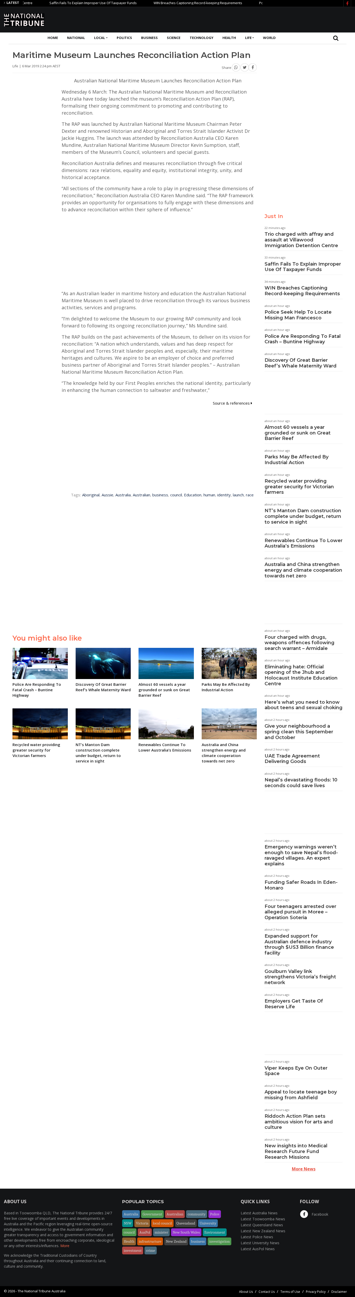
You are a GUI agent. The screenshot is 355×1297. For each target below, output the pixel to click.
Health (229, 37)
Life (248, 37)
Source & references (232, 403)
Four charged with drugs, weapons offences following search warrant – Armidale (299, 642)
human (209, 494)
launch (238, 494)
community (197, 1214)
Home (53, 37)
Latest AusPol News (258, 1248)
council (176, 494)
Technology (201, 37)
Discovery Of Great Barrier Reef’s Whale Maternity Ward (301, 363)
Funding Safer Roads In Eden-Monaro (301, 885)
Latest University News (260, 1242)
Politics (124, 37)
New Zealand (176, 1241)
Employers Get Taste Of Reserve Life (294, 1004)
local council (162, 1223)
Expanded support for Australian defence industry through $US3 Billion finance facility (299, 944)
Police (214, 1214)
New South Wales (186, 1232)
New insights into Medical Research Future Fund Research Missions (296, 1151)
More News (303, 1169)
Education (192, 494)
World (269, 37)
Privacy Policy (316, 1291)
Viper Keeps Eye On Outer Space (296, 1071)
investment (133, 1250)
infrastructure (150, 1241)
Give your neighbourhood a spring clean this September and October (299, 731)
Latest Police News (257, 1236)
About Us (246, 1291)
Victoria (142, 1223)
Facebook (319, 1214)
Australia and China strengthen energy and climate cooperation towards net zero (303, 570)
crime (150, 1250)
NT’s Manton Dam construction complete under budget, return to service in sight (303, 516)
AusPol (144, 1232)
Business (149, 37)
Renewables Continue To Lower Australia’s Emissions (304, 543)
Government (152, 1214)
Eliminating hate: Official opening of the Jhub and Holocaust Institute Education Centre (301, 675)
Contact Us (267, 1291)
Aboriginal (91, 494)
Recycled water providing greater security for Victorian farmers (299, 486)
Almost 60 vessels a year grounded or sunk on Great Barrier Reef (298, 432)
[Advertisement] (256, 19)
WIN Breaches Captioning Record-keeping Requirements (178, 3)
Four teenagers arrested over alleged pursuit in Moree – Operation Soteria (300, 912)
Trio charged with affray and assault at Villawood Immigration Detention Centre (301, 239)
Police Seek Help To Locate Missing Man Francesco (298, 315)
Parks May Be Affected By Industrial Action (296, 459)
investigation (219, 1241)
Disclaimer (339, 1291)
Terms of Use (290, 1291)
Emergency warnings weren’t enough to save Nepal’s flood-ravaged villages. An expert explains (301, 855)
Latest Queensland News (262, 1224)
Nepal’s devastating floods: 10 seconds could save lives (301, 782)
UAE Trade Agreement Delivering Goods (292, 759)
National (76, 37)
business (160, 494)
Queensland (185, 1223)
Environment (214, 1232)
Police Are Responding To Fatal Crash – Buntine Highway (303, 339)
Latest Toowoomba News (263, 1218)
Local (99, 37)
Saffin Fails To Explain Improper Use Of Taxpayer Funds (73, 3)
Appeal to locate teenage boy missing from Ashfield (301, 1095)
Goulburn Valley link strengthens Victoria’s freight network (300, 977)
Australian (141, 494)
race (250, 494)
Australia (123, 494)
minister (161, 1232)
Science (173, 37)
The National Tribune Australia (41, 1291)
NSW (128, 1223)
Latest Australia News (259, 1212)
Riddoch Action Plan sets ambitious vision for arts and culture (299, 1121)
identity (224, 494)
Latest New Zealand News (263, 1230)
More (64, 1245)
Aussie (107, 494)
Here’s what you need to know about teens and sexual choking (304, 705)
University (208, 1223)
